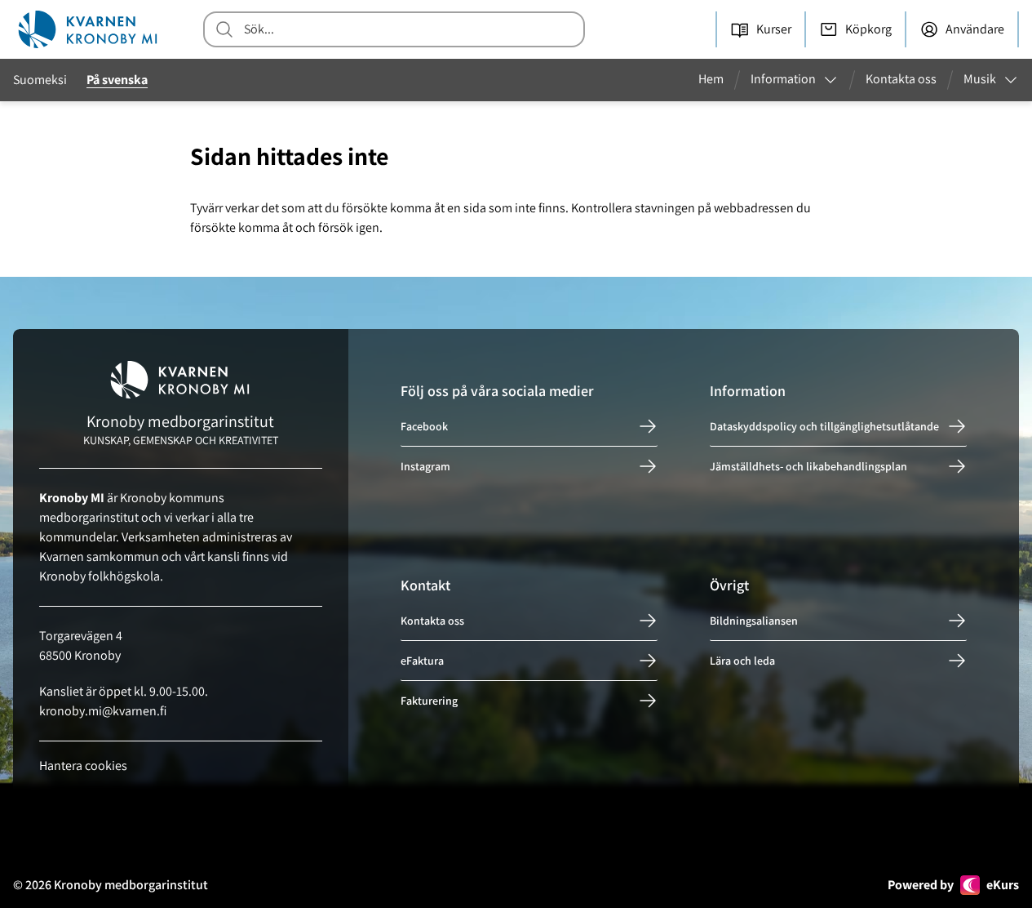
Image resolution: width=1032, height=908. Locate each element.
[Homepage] (88, 29)
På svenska (117, 79)
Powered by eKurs (953, 884)
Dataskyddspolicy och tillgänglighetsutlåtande (824, 426)
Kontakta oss (432, 620)
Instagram (425, 466)
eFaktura (422, 660)
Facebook (424, 426)
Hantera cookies (83, 765)
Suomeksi (40, 79)
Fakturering (429, 700)
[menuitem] (717, 80)
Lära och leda (742, 660)
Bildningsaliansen (754, 620)
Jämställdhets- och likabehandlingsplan (808, 466)
